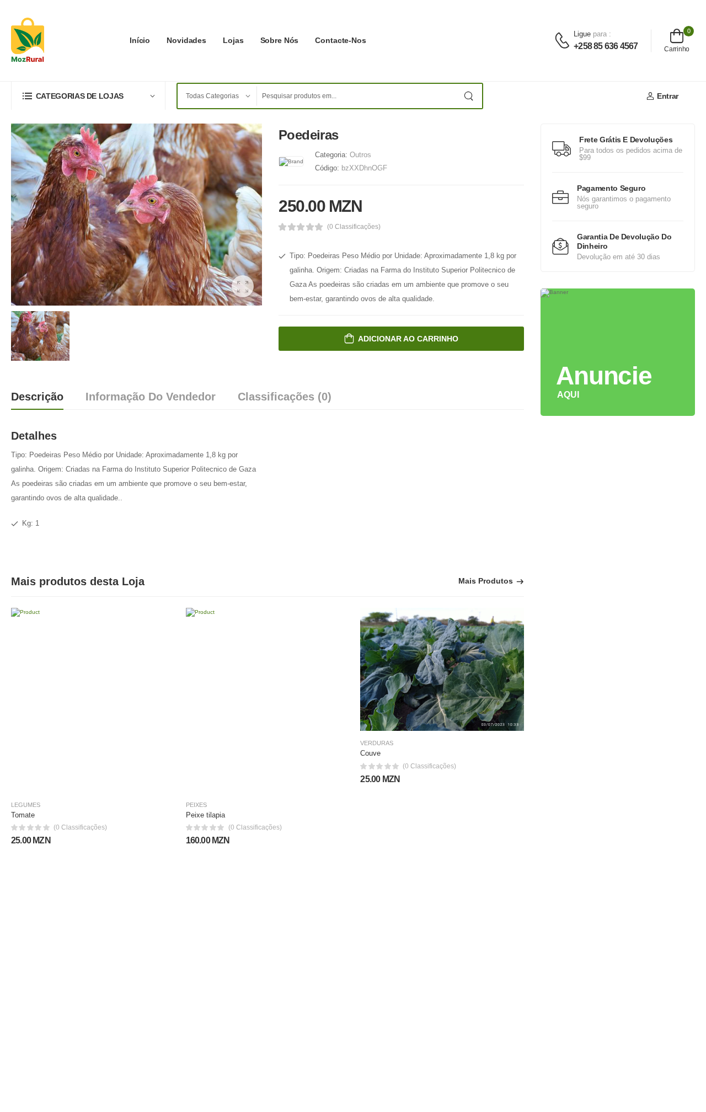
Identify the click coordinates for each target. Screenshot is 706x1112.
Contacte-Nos (340, 40)
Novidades (186, 40)
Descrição (37, 397)
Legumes (25, 805)
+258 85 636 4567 (606, 46)
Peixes (196, 805)
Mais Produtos (485, 581)
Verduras (376, 743)
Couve (370, 753)
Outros (360, 155)
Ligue (583, 34)
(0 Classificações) (354, 226)
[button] (88, 96)
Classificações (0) (284, 397)
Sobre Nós (279, 40)
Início (140, 40)
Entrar (667, 96)
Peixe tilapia (205, 815)
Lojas (233, 40)
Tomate (23, 815)
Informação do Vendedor (150, 397)
